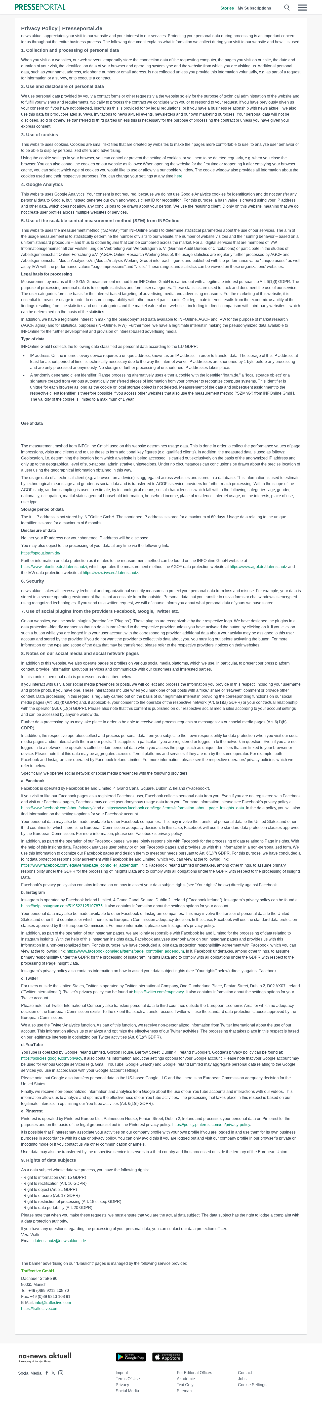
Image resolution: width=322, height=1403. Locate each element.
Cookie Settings (252, 1385)
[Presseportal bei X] (51, 1373)
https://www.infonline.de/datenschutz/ (54, 567)
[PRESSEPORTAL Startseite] (40, 7)
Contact (245, 1373)
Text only (185, 1385)
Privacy (122, 1385)
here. (178, 176)
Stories (227, 8)
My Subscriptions (254, 8)
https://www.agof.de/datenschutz (258, 567)
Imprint (122, 1373)
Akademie (186, 1379)
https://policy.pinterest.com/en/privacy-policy (211, 1125)
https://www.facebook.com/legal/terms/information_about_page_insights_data (175, 808)
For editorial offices (194, 1373)
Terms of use (128, 1379)
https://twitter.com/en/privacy (159, 992)
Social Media (127, 1391)
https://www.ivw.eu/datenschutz (110, 573)
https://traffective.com (39, 1308)
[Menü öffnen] (302, 7)
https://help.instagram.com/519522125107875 (62, 906)
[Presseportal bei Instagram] (59, 1372)
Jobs (242, 1379)
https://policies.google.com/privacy (51, 1058)
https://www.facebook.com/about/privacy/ (57, 808)
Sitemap (184, 1391)
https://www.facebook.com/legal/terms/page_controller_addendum (79, 865)
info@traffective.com (53, 1302)
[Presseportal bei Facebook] (45, 1373)
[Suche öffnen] (287, 7)
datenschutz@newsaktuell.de (59, 1241)
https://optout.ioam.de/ (40, 553)
